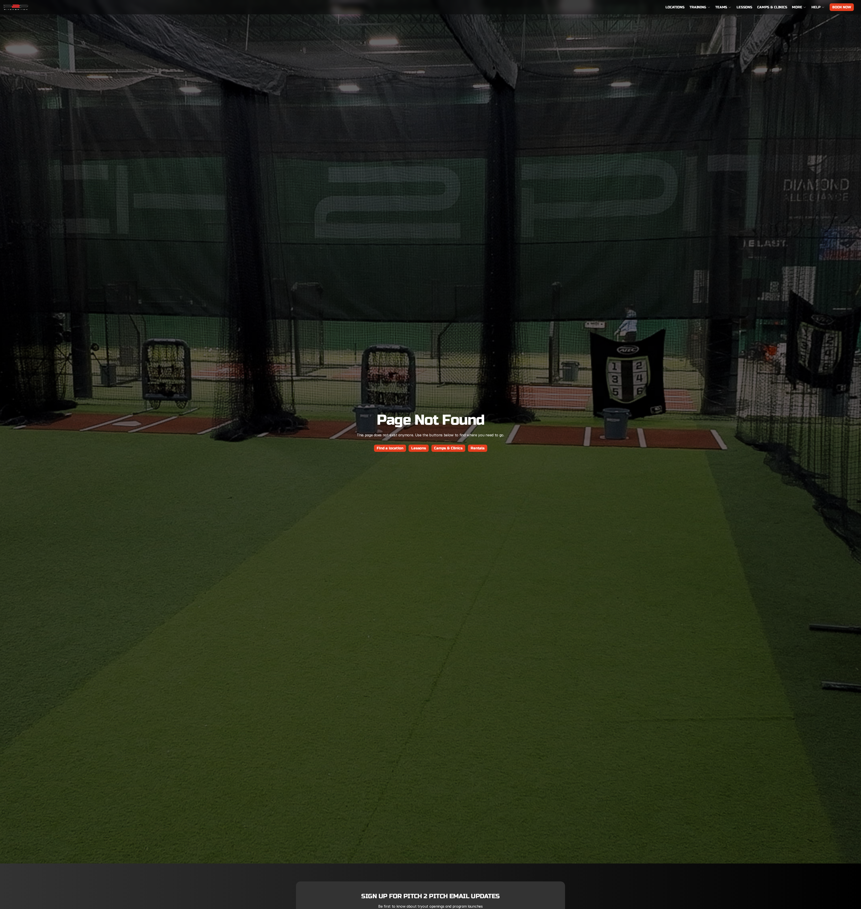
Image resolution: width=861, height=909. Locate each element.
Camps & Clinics (772, 7)
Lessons (744, 7)
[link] (16, 7)
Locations (675, 7)
